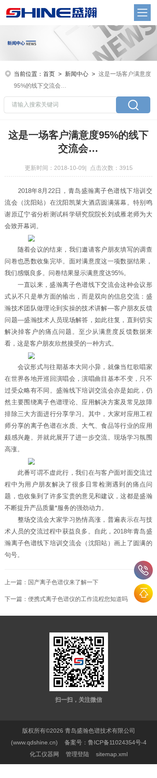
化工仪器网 (44, 754)
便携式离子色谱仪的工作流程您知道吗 (78, 599)
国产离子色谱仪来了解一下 (63, 582)
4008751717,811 (143, 570)
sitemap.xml (112, 754)
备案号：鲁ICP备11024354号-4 (105, 742)
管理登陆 (77, 754)
